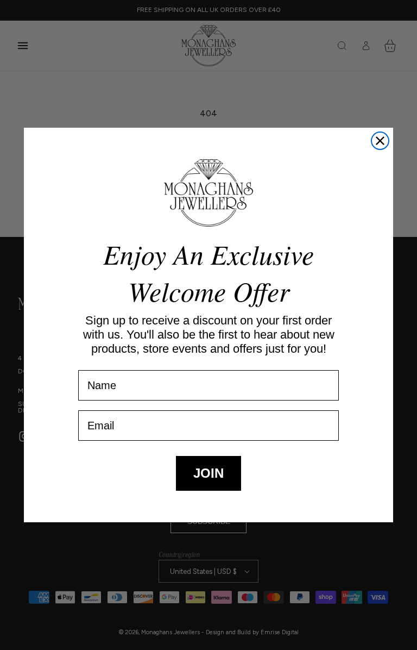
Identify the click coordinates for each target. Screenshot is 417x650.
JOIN (208, 473)
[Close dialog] (380, 140)
